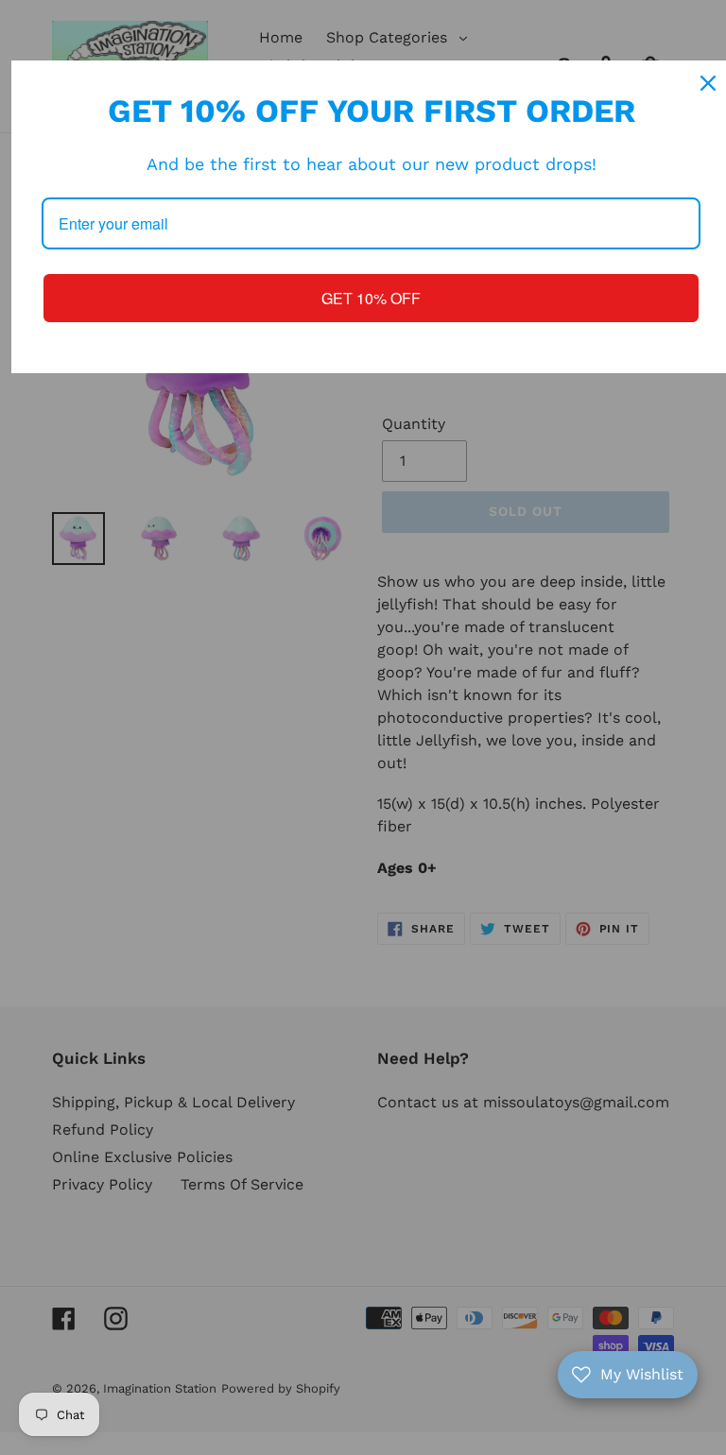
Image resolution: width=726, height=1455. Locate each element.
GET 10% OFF (371, 298)
